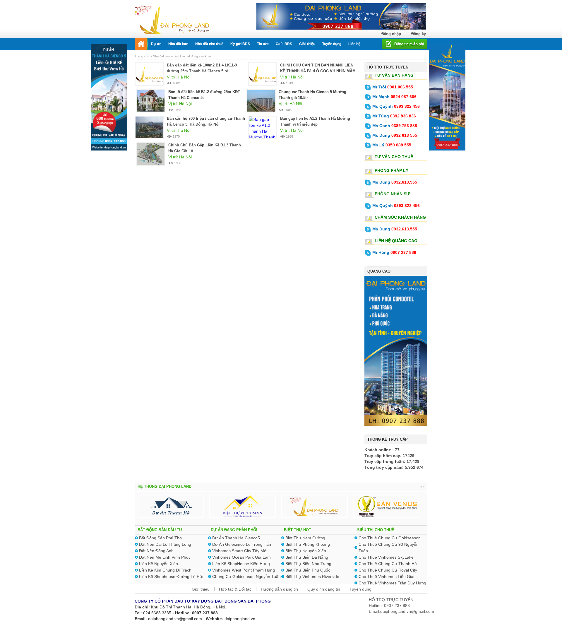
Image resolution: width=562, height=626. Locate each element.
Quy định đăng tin (323, 589)
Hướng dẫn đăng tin (279, 589)
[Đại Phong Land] (172, 19)
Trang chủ (142, 56)
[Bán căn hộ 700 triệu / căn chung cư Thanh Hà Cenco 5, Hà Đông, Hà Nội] (149, 127)
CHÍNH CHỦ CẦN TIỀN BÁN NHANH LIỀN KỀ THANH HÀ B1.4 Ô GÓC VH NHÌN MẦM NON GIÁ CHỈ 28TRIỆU (318, 71)
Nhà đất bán (161, 56)
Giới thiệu (201, 589)
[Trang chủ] (141, 44)
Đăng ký (418, 34)
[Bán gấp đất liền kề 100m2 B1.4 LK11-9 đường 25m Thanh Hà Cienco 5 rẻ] (149, 73)
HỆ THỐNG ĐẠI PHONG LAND (164, 486)
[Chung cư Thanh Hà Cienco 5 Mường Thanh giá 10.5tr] (261, 100)
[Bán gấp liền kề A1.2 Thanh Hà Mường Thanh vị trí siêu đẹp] (262, 131)
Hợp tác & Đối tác (235, 589)
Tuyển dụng (360, 589)
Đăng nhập (391, 34)
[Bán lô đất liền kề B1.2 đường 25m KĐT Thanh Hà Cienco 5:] (151, 100)
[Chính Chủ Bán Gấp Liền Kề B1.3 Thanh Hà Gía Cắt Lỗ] (151, 153)
